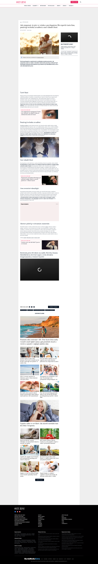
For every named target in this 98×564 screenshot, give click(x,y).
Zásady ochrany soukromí (21, 519)
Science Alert (37, 237)
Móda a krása (27, 5)
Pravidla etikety (17, 533)
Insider (24, 237)
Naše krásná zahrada (67, 519)
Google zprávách (40, 57)
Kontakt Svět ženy (19, 516)
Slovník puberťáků (23, 533)
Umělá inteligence (29, 541)
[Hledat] (80, 2)
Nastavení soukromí (19, 520)
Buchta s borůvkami (18, 550)
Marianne (64, 517)
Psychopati (46, 132)
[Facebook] (15, 511)
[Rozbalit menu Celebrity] (37, 5)
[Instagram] (17, 511)
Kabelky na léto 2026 (23, 542)
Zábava (64, 5)
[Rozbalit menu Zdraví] (60, 5)
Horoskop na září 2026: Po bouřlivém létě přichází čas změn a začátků (72, 536)
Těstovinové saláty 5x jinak (19, 547)
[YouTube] (19, 511)
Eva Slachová (23, 30)
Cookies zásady (18, 523)
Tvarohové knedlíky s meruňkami (23, 548)
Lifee (63, 522)
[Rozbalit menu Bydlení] (73, 5)
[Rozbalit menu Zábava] (66, 5)
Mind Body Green (30, 237)
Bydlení (71, 5)
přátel (46, 226)
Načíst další (40, 479)
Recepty (40, 526)
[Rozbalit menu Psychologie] (54, 5)
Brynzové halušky (31, 549)
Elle (63, 516)
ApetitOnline (65, 515)
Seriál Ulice (24, 541)
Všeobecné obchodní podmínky (22, 522)
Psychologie (51, 5)
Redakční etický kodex (20, 517)
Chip (63, 520)
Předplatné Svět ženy (20, 515)
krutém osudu (55, 164)
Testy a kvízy (29, 533)
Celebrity (35, 5)
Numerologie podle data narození (26, 534)
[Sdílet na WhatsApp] (34, 307)
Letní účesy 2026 (30, 542)
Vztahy (40, 515)
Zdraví (58, 5)
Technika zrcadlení (24, 125)
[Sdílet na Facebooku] (29, 307)
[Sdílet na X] (31, 307)
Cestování (18, 534)
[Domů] (21, 2)
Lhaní (33, 101)
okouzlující (36, 198)
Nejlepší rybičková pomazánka (22, 549)
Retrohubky (43, 5)
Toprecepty (64, 523)
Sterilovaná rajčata (27, 547)
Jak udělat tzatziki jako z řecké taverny (28, 550)
